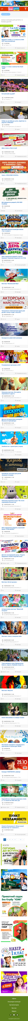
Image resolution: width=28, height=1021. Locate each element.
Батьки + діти (6, 563)
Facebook (10, 1015)
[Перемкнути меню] (2, 9)
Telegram (17, 1015)
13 (20, 839)
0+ (3, 129)
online (18, 482)
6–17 (4, 48)
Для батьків (19, 210)
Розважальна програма (22, 156)
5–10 (4, 482)
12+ (3, 780)
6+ (3, 265)
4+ (3, 427)
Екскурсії (19, 102)
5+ (3, 156)
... (17, 839)
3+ (3, 237)
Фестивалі (19, 237)
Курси (18, 129)
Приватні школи (21, 48)
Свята (18, 346)
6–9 (4, 75)
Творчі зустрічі (20, 536)
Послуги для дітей (21, 265)
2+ (3, 753)
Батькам (3, 210)
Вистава (19, 292)
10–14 (4, 319)
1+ (3, 102)
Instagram (14, 1015)
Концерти (19, 454)
